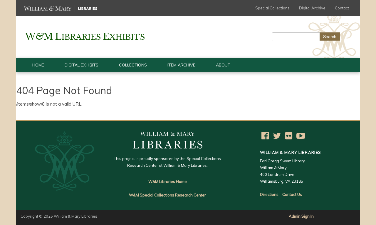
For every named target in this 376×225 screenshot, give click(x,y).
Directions (269, 194)
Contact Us (292, 194)
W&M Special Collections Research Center (167, 195)
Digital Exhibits (81, 65)
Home (38, 65)
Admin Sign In (301, 216)
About (223, 65)
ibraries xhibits (85, 37)
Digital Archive (312, 8)
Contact (342, 8)
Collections (133, 65)
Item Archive (181, 65)
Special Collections (272, 8)
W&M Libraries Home (167, 181)
